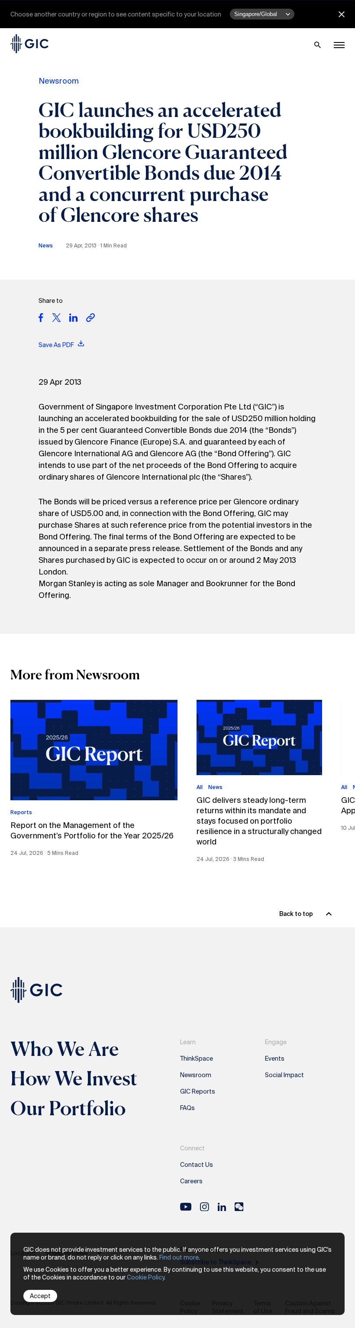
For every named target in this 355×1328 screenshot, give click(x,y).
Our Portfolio (68, 1108)
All (200, 787)
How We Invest (74, 1078)
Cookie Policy (145, 1277)
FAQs (187, 1108)
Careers (191, 1181)
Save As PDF (57, 345)
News (46, 245)
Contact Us (196, 1165)
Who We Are (64, 1048)
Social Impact (284, 1075)
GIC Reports (197, 1091)
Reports (21, 812)
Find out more (179, 1257)
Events (274, 1058)
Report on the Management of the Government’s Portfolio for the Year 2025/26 (92, 830)
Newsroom (59, 81)
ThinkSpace (196, 1058)
